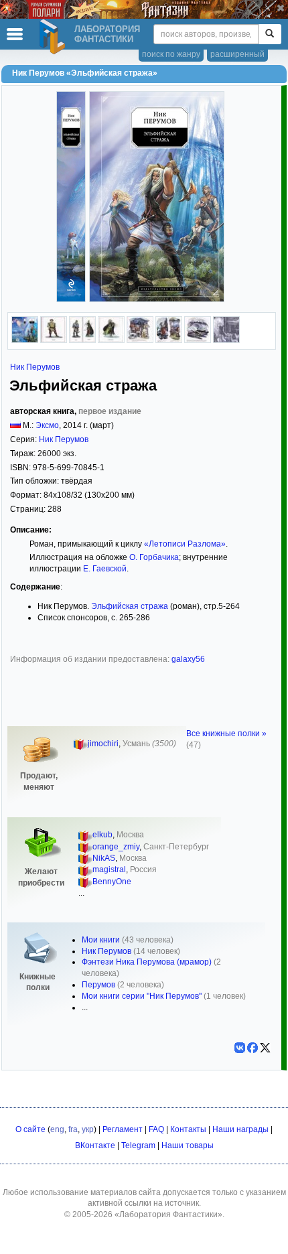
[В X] (265, 1047)
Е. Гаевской (105, 568)
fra (73, 1129)
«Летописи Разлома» (185, 544)
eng (57, 1129)
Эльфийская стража (129, 606)
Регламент (122, 1129)
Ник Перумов (35, 367)
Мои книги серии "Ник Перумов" (142, 996)
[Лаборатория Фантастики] (54, 37)
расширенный (237, 54)
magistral (109, 869)
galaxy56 (188, 659)
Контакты (188, 1129)
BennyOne (111, 881)
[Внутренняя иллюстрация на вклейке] (53, 340)
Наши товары (187, 1145)
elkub (102, 834)
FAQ (156, 1129)
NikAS (103, 858)
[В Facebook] (252, 1047)
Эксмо (47, 425)
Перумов (98, 984)
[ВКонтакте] (239, 1047)
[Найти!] (269, 34)
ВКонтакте (95, 1145)
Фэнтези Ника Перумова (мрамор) (147, 962)
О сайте (30, 1129)
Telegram (138, 1145)
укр (88, 1129)
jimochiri (103, 743)
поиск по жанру (171, 54)
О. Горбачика (154, 557)
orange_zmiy (115, 846)
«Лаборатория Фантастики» (168, 1214)
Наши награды (240, 1129)
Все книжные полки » (226, 733)
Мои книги (101, 940)
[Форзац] (226, 340)
